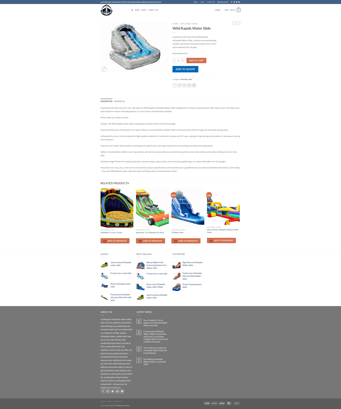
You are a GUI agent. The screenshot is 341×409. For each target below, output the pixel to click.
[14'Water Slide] (187, 208)
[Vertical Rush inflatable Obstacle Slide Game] (223, 206)
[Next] (240, 218)
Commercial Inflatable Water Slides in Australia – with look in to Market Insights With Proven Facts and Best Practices (155, 336)
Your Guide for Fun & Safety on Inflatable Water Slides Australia (155, 322)
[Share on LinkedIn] (194, 85)
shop (202, 2)
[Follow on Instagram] (234, 2)
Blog (195, 2)
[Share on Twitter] (180, 85)
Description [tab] (106, 101)
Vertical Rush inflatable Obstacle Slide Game (222, 230)
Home (175, 24)
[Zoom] (104, 69)
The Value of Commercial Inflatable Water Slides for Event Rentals (155, 350)
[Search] (132, 10)
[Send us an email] (239, 2)
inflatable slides (189, 24)
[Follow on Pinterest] (122, 391)
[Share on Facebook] (175, 85)
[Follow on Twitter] (236, 2)
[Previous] (101, 218)
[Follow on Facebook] (231, 2)
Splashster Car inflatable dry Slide (150, 232)
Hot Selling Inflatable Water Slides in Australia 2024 (154, 361)
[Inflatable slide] (114, 10)
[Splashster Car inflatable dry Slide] (152, 208)
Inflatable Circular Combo (111, 232)
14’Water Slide (177, 232)
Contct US (211, 2)
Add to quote (185, 69)
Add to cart (196, 60)
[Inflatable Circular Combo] (117, 208)
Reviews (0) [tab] (119, 101)
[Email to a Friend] (184, 85)
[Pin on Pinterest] (189, 85)
